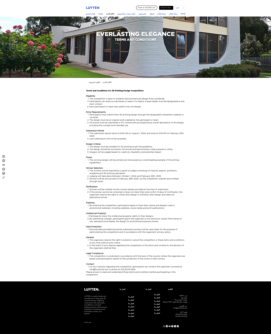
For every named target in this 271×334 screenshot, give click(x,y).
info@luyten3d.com (98, 270)
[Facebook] (3, 169)
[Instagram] (3, 156)
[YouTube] (3, 164)
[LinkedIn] (3, 160)
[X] (3, 173)
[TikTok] (3, 177)
